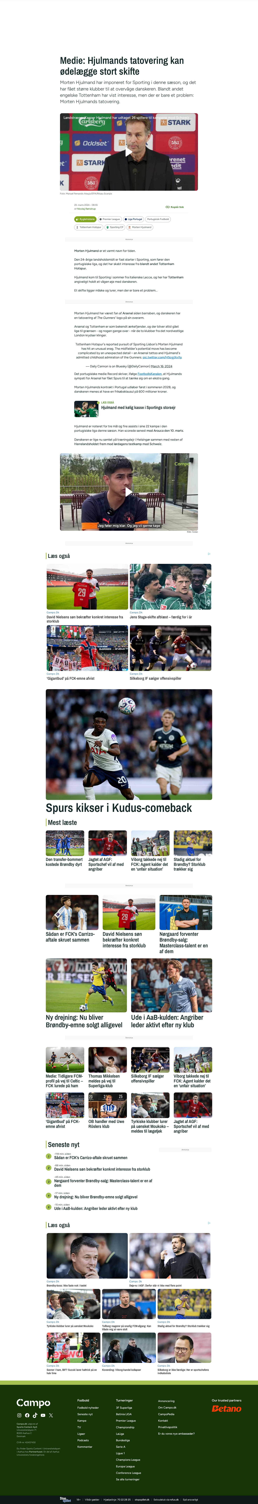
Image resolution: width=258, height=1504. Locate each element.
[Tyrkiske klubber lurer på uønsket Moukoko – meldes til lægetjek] (150, 1105)
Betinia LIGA (124, 1414)
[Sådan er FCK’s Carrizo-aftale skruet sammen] (72, 912)
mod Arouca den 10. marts (165, 431)
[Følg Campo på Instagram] (19, 1415)
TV (79, 1427)
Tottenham (175, 277)
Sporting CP (116, 227)
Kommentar (84, 1446)
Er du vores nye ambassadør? (176, 1433)
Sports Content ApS (27, 1427)
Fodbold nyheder (88, 1407)
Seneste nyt (85, 1414)
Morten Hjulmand (141, 227)
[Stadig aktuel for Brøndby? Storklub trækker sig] (193, 843)
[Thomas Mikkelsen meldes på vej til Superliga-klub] (107, 1060)
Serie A (120, 1446)
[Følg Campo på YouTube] (43, 1415)
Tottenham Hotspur (90, 227)
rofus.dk (174, 1499)
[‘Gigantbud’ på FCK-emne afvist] (65, 1105)
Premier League (111, 219)
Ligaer (81, 1433)
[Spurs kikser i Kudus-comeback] (129, 744)
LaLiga (120, 1433)
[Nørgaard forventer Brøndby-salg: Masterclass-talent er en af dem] (186, 912)
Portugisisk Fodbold (158, 219)
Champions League (128, 1459)
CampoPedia (166, 1414)
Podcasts (83, 1440)
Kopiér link (177, 207)
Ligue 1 (120, 1453)
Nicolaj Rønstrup (86, 208)
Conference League (128, 1473)
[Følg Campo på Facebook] (27, 1415)
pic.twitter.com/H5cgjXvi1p (162, 357)
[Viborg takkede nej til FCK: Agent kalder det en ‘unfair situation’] (150, 843)
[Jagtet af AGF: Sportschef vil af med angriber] (107, 843)
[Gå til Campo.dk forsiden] (33, 1407)
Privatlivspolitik (167, 1427)
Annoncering (166, 1401)
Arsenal (128, 313)
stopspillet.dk (142, 1499)
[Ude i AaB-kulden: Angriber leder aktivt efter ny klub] (171, 985)
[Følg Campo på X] (51, 1415)
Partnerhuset (35, 1451)
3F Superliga (124, 1407)
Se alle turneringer (128, 1479)
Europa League (125, 1466)
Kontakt (163, 1420)
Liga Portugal (135, 219)
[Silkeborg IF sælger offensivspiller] (150, 1060)
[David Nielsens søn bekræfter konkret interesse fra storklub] (129, 912)
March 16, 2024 (161, 366)
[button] (129, 152)
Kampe (81, 1420)
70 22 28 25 (124, 1499)
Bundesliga (123, 1440)
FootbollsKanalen (150, 374)
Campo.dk (22, 1423)
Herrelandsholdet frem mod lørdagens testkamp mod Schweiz (117, 444)
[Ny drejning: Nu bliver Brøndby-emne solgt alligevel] (86, 985)
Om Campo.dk (167, 1407)
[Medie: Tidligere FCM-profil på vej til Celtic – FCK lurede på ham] (65, 1060)
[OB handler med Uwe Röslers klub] (107, 1105)
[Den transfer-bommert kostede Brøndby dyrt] (65, 843)
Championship (125, 1427)
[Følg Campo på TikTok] (35, 1415)
